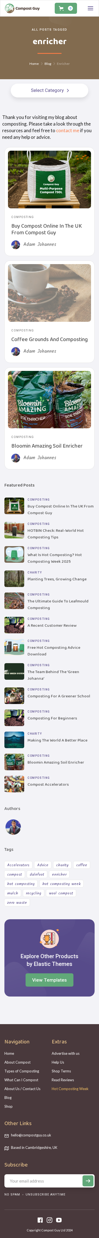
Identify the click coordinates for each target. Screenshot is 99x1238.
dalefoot (37, 875)
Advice (42, 865)
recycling (33, 893)
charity (62, 865)
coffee (81, 865)
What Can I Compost (21, 1080)
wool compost (61, 893)
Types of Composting (21, 1071)
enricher (59, 875)
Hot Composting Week (70, 1088)
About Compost (17, 1062)
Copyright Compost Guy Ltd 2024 (50, 1230)
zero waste (17, 903)
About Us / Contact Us (22, 1088)
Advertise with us (65, 1053)
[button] (66, 8)
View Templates (49, 980)
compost (14, 875)
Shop (8, 1106)
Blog (8, 1097)
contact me (67, 130)
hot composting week (61, 884)
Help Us (58, 1062)
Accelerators (18, 865)
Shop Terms (61, 1071)
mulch (12, 893)
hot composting (21, 884)
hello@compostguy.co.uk (31, 1135)
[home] (22, 8)
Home (9, 1053)
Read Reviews (63, 1080)
